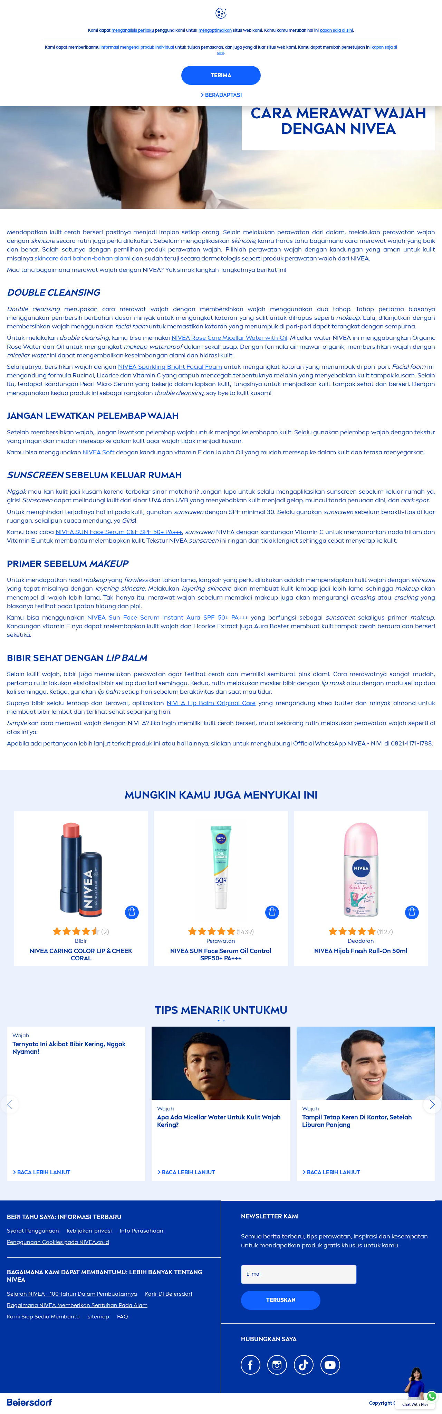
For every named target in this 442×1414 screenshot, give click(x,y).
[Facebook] (250, 1365)
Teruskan (281, 1300)
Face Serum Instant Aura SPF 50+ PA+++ (167, 617)
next (432, 1105)
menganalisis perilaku (133, 30)
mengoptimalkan (215, 30)
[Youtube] (330, 1365)
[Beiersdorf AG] (29, 1403)
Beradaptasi (223, 95)
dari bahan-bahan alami (83, 258)
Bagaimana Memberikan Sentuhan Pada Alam (77, 1305)
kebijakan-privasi (89, 1230)
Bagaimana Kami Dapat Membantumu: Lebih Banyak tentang (104, 1276)
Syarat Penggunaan (33, 1230)
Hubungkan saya (269, 1339)
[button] (132, 912)
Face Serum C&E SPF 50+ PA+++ (119, 532)
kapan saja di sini (336, 30)
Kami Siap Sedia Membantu (43, 1316)
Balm (211, 703)
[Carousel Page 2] (223, 1020)
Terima (221, 75)
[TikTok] (304, 1365)
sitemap (98, 1316)
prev (10, 1105)
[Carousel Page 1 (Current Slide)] (218, 1020)
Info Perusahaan (141, 1230)
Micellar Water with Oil (229, 338)
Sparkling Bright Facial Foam (170, 366)
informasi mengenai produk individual (137, 47)
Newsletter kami (270, 1216)
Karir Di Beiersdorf (169, 1294)
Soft (99, 452)
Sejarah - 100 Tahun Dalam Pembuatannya (72, 1294)
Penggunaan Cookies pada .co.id (58, 1242)
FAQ (122, 1316)
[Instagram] (277, 1365)
